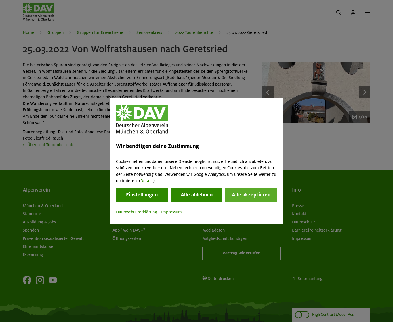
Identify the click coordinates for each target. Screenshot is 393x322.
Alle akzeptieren (251, 195)
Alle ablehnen (197, 195)
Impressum (171, 212)
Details (146, 180)
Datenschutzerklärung (136, 212)
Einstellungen (142, 195)
